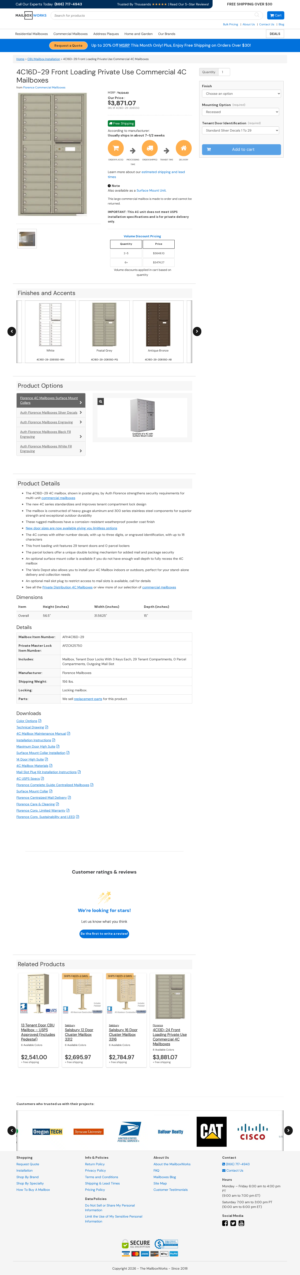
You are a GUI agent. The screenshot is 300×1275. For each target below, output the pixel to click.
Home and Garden (138, 34)
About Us (249, 24)
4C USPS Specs (28, 778)
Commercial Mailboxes (70, 34)
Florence (158, 1025)
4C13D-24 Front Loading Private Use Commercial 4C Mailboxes (170, 1036)
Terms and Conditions (101, 1177)
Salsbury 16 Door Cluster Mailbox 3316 (123, 1034)
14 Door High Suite (30, 759)
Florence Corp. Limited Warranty (40, 810)
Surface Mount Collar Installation (40, 753)
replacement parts (88, 699)
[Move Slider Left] (12, 331)
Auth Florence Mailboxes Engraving (46, 422)
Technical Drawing (30, 727)
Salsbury (70, 1025)
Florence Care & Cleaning (35, 804)
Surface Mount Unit (151, 190)
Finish (207, 86)
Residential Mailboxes (31, 34)
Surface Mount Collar (32, 791)
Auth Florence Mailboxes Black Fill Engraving (45, 434)
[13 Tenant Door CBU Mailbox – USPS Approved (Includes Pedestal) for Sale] (38, 996)
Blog (281, 24)
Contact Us (266, 24)
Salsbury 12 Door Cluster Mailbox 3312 (79, 1034)
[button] (275, 15)
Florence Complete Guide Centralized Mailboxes (52, 785)
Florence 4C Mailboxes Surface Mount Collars (49, 400)
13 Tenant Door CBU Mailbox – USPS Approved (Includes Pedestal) (38, 1032)
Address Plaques (106, 34)
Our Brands (166, 34)
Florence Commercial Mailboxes (44, 87)
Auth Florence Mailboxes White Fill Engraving (46, 448)
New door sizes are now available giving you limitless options (71, 528)
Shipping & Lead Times (102, 1183)
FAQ (156, 1171)
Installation (24, 1171)
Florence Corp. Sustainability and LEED (45, 817)
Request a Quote (68, 45)
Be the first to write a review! (104, 933)
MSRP (124, 45)
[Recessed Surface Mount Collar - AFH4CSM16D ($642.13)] (241, 112)
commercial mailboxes (58, 498)
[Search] (257, 15)
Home (20, 59)
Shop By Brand (27, 1177)
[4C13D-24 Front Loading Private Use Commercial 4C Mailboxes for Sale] (170, 996)
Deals (275, 34)
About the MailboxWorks (172, 1164)
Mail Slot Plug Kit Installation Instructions (46, 772)
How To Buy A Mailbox (33, 1190)
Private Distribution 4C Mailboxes (67, 587)
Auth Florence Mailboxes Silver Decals (48, 412)
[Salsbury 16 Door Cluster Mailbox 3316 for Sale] (126, 996)
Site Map (160, 1183)
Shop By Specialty (30, 1183)
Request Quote (27, 1164)
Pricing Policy (95, 1190)
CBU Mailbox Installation (43, 59)
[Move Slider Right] (197, 331)
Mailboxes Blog (165, 1177)
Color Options (26, 721)
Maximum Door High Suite (35, 746)
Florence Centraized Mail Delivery (41, 797)
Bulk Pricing (230, 24)
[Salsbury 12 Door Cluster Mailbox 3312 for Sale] (82, 996)
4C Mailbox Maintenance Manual (41, 733)
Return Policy (95, 1164)
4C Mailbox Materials (32, 766)
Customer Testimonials (171, 1190)
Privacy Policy (95, 1171)
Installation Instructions (33, 740)
